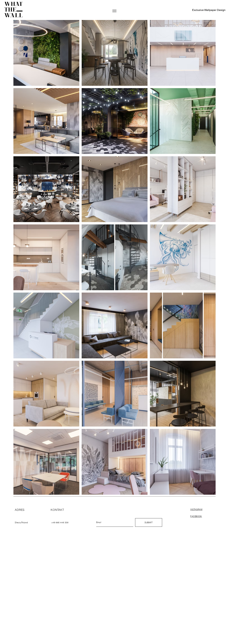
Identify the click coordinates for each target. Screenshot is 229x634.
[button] (114, 11)
